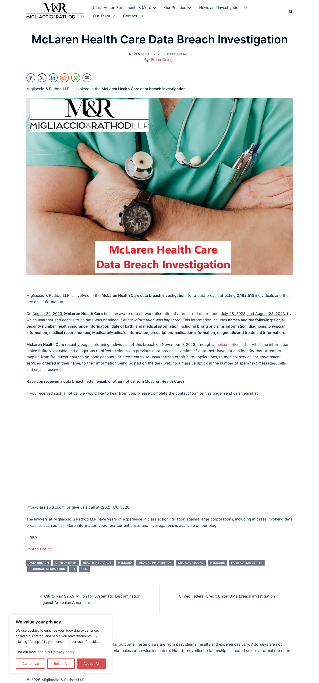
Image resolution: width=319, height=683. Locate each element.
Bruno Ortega (163, 59)
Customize (30, 663)
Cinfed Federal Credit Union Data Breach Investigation (227, 596)
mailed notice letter (233, 344)
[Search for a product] (291, 12)
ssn (84, 569)
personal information (47, 569)
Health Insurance (97, 562)
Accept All (91, 663)
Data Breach (178, 54)
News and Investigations (220, 7)
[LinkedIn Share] (53, 77)
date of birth (65, 562)
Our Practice (175, 7)
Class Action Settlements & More (122, 7)
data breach (39, 562)
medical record (190, 562)
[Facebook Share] (30, 77)
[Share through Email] (86, 77)
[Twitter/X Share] (42, 77)
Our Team (101, 16)
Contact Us (133, 16)
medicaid (125, 562)
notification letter (246, 562)
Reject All (61, 663)
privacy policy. (64, 652)
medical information (155, 562)
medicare (217, 562)
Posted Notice (39, 549)
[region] (60, 644)
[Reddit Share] (64, 77)
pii (73, 569)
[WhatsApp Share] (75, 77)
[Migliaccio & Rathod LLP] (55, 11)
